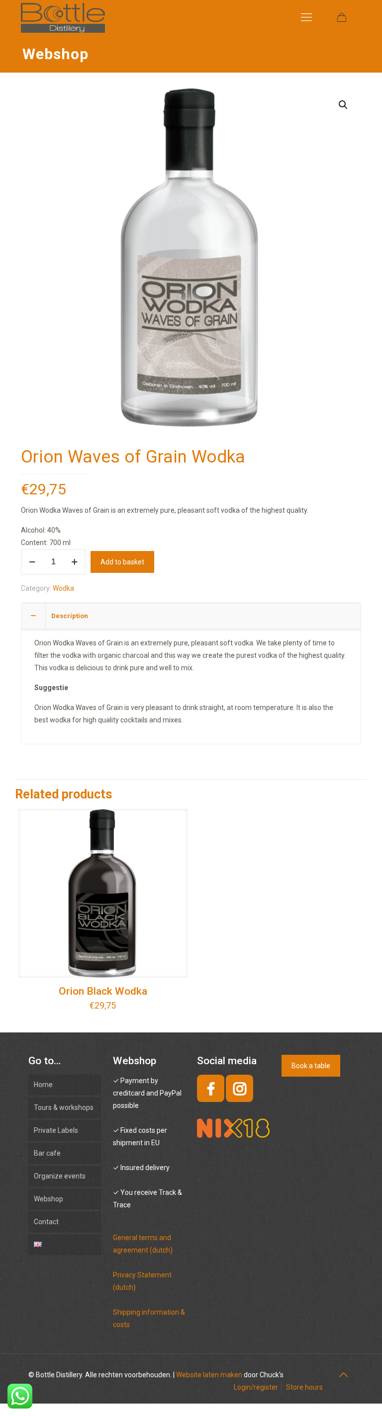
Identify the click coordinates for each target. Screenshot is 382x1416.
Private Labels (56, 1130)
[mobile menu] (306, 17)
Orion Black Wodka (103, 991)
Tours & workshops (64, 1107)
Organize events (60, 1176)
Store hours (304, 1387)
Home (43, 1085)
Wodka (63, 588)
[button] (344, 105)
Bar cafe (47, 1153)
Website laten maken (209, 1375)
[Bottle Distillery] (63, 17)
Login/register (256, 1387)
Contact (46, 1222)
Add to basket (122, 562)
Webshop (48, 1199)
